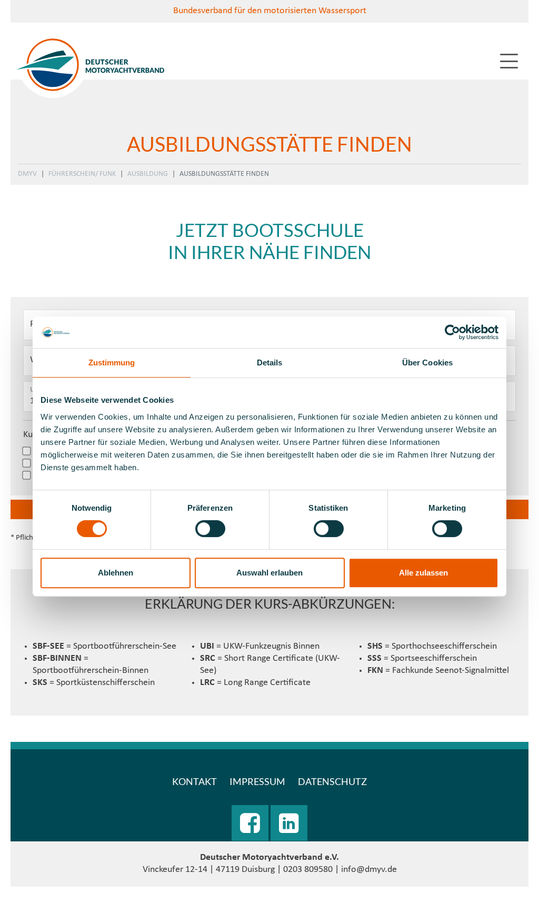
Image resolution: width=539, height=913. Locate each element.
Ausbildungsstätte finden (224, 174)
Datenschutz (332, 781)
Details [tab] (270, 362)
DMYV (27, 174)
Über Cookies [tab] (427, 362)
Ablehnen (115, 572)
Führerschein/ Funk (82, 174)
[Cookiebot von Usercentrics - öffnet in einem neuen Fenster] (452, 332)
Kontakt (194, 781)
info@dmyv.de (369, 869)
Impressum (257, 781)
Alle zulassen (423, 572)
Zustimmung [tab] (111, 362)
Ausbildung (147, 174)
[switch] (210, 528)
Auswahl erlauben (269, 572)
